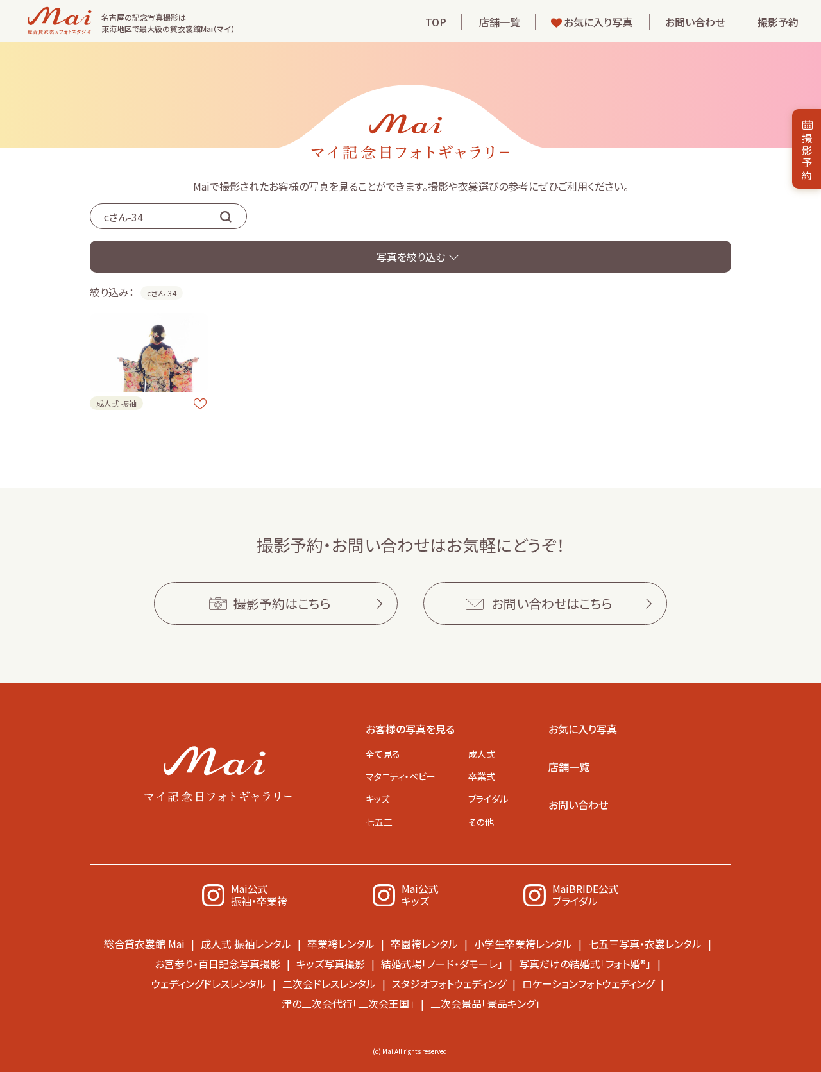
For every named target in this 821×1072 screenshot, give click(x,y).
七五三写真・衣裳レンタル (645, 943)
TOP (435, 22)
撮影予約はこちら (282, 603)
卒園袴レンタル (424, 943)
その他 (481, 821)
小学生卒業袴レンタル (523, 943)
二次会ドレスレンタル (329, 983)
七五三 (379, 821)
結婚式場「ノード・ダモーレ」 (442, 963)
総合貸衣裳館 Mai (144, 943)
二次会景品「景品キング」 (485, 1003)
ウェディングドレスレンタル (208, 983)
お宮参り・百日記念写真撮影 (217, 963)
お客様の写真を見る (410, 728)
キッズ (377, 798)
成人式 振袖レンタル (246, 943)
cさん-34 (161, 292)
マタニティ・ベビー (401, 776)
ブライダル (488, 798)
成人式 (481, 753)
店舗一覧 (499, 22)
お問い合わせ (695, 22)
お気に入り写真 (598, 22)
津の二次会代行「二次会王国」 (348, 1003)
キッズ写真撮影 (330, 963)
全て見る (383, 753)
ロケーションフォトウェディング (588, 983)
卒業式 (481, 776)
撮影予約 (778, 22)
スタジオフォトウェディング (449, 983)
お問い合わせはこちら (552, 603)
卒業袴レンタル (341, 943)
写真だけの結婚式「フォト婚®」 (585, 963)
